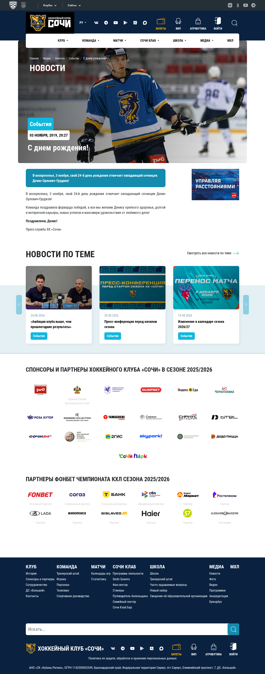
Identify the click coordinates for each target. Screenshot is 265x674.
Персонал (63, 585)
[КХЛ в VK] (230, 5)
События (39, 336)
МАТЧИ (98, 567)
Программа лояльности (128, 573)
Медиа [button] (205, 40)
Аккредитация (218, 596)
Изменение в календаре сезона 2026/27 (201, 324)
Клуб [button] (62, 40)
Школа (154, 573)
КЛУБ (31, 567)
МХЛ (230, 40)
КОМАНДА (67, 567)
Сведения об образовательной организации (178, 596)
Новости (214, 573)
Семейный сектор (124, 602)
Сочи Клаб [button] (148, 40)
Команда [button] (89, 40)
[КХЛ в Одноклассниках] (238, 5)
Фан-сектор (120, 585)
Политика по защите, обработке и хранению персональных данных (132, 658)
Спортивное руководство (73, 596)
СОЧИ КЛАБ (124, 567)
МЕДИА (216, 567)
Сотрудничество (36, 585)
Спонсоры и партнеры (40, 579)
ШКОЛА (157, 567)
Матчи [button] (118, 40)
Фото (212, 579)
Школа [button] (178, 40)
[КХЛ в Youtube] (245, 5)
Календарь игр (101, 573)
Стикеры (118, 590)
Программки (217, 590)
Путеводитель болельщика (130, 596)
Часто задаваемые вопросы (168, 585)
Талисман (63, 590)
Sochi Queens (121, 579)
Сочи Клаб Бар (122, 607)
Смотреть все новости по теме (209, 253)
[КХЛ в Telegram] (253, 5)
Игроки (61, 579)
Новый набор (158, 590)
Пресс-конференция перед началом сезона (130, 324)
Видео (213, 585)
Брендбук (215, 602)
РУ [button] (82, 23)
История (31, 573)
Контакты (32, 596)
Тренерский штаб (68, 573)
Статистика (98, 579)
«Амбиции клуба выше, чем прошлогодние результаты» (51, 324)
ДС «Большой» (35, 590)
